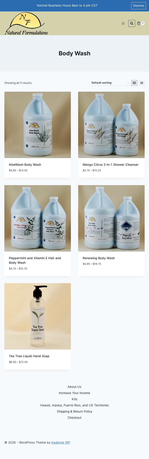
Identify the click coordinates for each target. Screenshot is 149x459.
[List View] (142, 83)
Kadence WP (60, 442)
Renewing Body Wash (99, 258)
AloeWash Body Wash (25, 164)
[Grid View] (134, 83)
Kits (74, 399)
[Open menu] (123, 23)
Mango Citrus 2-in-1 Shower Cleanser (111, 164)
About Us (74, 387)
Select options (94, 274)
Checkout (74, 417)
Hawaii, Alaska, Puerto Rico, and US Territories (74, 405)
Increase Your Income (74, 393)
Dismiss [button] (138, 5)
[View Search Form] (131, 23)
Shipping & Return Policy (74, 411)
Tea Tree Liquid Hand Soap (29, 356)
